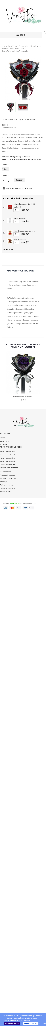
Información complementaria (20, 271)
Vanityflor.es (15, 503)
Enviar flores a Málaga (7, 458)
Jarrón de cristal (19, 219)
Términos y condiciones (8, 478)
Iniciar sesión (4, 441)
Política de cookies (6, 485)
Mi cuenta (3, 444)
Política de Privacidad (7, 488)
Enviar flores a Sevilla (7, 461)
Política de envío (5, 491)
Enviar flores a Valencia (8, 465)
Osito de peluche (19, 239)
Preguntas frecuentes (7, 475)
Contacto (3, 438)
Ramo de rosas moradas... (23, 397)
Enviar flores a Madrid (7, 451)
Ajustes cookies (12, 1023)
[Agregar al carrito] (27, 209)
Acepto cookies (30, 1023)
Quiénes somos (5, 472)
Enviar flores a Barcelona (8, 455)
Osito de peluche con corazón (24, 231)
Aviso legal (4, 482)
